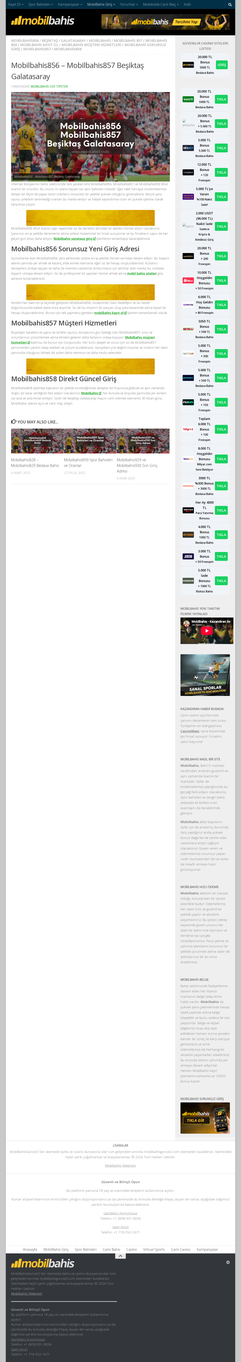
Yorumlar (127, 4)
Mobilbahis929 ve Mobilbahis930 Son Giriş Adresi (137, 465)
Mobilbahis (89, 393)
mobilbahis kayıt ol (108, 313)
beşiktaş (50, 40)
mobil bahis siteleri (142, 273)
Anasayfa (30, 1249)
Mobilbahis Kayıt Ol (39, 44)
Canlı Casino (180, 1249)
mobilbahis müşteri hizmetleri (91, 44)
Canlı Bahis (111, 1249)
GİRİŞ (222, 65)
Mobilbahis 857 (128, 40)
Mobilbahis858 (68, 49)
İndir (187, 4)
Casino (131, 1249)
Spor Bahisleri (39, 4)
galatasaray (73, 40)
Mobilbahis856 (25, 40)
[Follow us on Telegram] (228, 1262)
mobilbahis (100, 40)
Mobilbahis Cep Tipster (49, 86)
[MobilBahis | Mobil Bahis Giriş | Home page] (42, 20)
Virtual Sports (154, 1249)
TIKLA (221, 99)
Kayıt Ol (14, 4)
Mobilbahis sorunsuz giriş (72, 238)
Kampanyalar (68, 4)
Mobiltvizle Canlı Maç (159, 4)
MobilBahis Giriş (99, 4)
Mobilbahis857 (37, 49)
